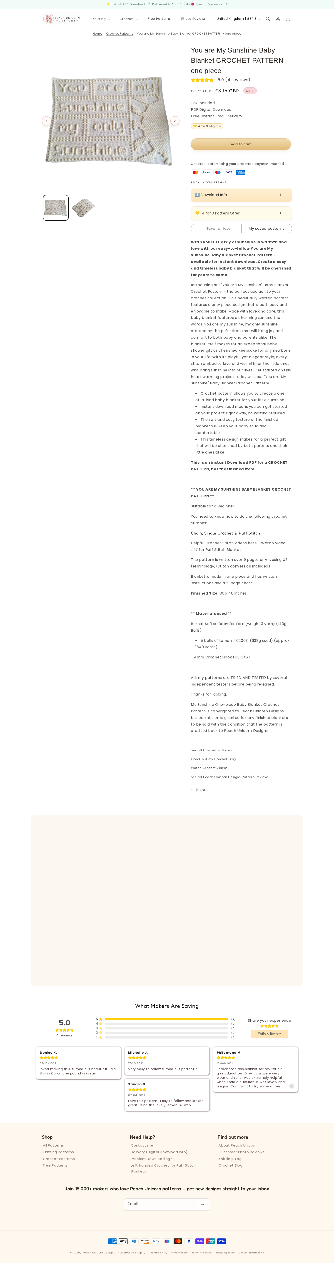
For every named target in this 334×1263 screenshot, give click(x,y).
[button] (101, 19)
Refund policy (158, 1252)
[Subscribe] (202, 1205)
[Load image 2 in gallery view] (83, 207)
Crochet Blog (230, 1165)
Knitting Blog (230, 1158)
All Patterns (53, 1145)
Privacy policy (179, 1252)
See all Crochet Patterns (211, 750)
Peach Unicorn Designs (99, 1252)
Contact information (251, 1252)
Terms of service (202, 1252)
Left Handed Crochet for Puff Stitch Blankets (163, 1168)
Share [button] (200, 789)
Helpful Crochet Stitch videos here (224, 543)
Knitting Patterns (58, 1152)
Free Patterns (55, 1165)
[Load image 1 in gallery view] (55, 207)
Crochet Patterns (119, 33)
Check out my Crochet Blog (213, 759)
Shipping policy (225, 1252)
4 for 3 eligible (207, 126)
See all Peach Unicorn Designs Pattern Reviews (230, 777)
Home (97, 33)
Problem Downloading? (151, 1158)
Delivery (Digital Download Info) (159, 1152)
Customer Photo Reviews (241, 1152)
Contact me (142, 1145)
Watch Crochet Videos (209, 768)
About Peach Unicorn (238, 1145)
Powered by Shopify (131, 1252)
